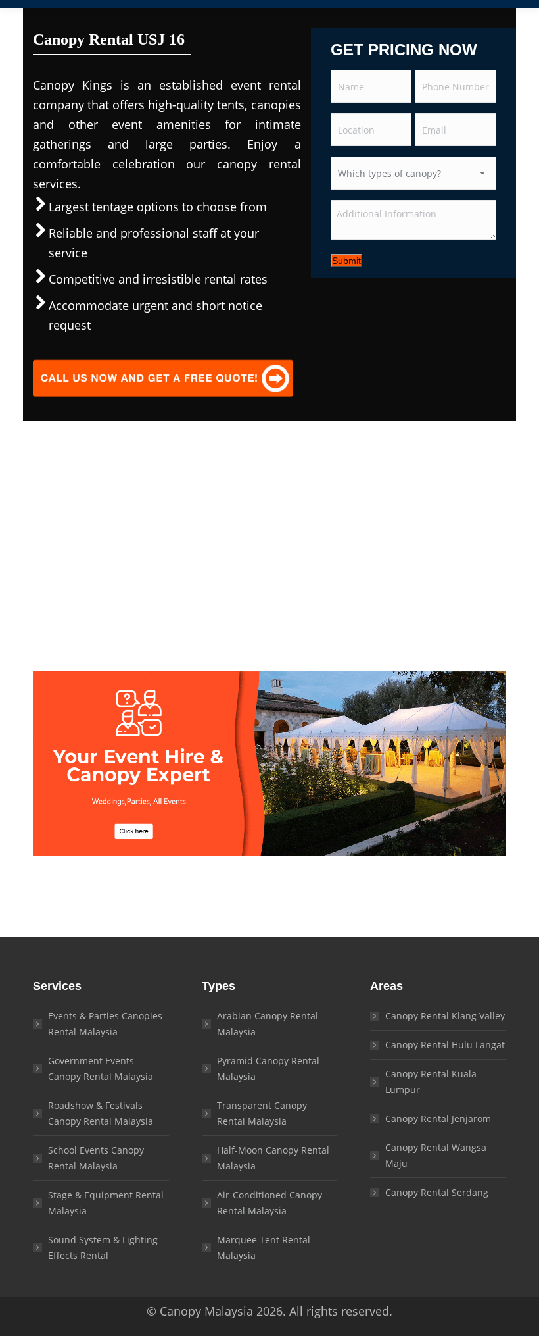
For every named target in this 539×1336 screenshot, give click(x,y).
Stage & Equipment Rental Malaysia (106, 1203)
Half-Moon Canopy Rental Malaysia (273, 1158)
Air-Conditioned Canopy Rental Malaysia (269, 1203)
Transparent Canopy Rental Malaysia (262, 1113)
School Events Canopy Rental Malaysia (96, 1158)
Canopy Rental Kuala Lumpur (431, 1081)
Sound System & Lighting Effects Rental (103, 1247)
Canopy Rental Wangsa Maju (435, 1155)
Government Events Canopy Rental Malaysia (100, 1068)
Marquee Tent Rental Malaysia (263, 1247)
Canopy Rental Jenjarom (438, 1118)
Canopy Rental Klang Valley (445, 1016)
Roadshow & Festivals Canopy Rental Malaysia (100, 1113)
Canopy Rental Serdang (436, 1192)
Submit (346, 260)
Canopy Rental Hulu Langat (445, 1045)
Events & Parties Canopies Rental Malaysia (105, 1024)
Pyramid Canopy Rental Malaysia (268, 1068)
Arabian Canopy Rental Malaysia (267, 1024)
